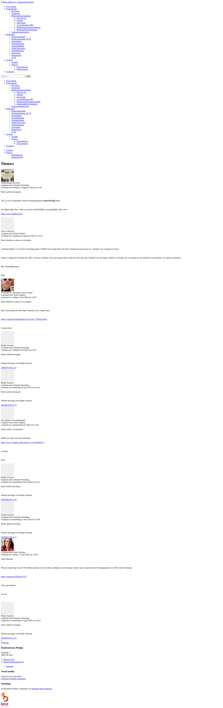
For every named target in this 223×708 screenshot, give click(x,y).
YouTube (13, 679)
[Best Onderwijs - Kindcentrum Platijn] (17, 2)
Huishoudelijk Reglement (27, 104)
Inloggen (9, 666)
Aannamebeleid (17, 120)
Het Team (15, 85)
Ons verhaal (11, 81)
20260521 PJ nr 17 (9, 537)
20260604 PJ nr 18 (9, 499)
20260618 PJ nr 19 (9, 405)
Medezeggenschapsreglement (28, 102)
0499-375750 (8, 660)
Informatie (10, 109)
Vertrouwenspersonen (20, 106)
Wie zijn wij (21, 92)
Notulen (20, 95)
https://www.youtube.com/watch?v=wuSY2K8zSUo (22, 442)
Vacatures (10, 146)
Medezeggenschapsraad (21, 90)
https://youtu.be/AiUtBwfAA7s (14, 576)
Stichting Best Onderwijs (42, 689)
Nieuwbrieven (22, 143)
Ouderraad (15, 88)
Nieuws (14, 139)
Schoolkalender (17, 118)
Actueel (9, 134)
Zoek (28, 76)
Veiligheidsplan (17, 125)
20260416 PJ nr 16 (9, 638)
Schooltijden (16, 116)
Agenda (14, 137)
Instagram (21, 679)
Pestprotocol (16, 130)
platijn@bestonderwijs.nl (13, 662)
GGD (13, 132)
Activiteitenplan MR (25, 99)
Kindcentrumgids (18, 111)
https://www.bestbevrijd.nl (11, 214)
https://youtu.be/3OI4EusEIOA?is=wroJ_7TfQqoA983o (24, 319)
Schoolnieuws (22, 141)
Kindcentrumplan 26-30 (21, 113)
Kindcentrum (11, 83)
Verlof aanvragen (18, 123)
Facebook (5, 679)
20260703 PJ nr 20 (9, 367)
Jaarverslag (21, 97)
